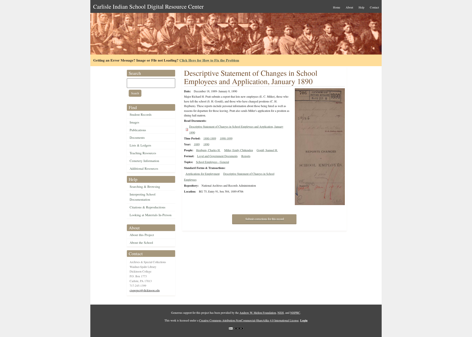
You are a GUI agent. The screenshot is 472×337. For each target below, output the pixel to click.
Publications (138, 130)
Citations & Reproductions (147, 207)
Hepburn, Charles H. (208, 150)
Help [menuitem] (361, 7)
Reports (245, 156)
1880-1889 (209, 138)
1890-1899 (226, 138)
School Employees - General (212, 162)
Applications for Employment (202, 174)
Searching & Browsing (145, 186)
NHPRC (295, 313)
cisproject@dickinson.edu (145, 290)
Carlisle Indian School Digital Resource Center (148, 6)
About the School (141, 242)
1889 (197, 144)
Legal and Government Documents (217, 156)
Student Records (141, 114)
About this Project (142, 235)
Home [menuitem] (336, 7)
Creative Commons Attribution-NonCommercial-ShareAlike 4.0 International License (249, 320)
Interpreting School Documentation (142, 197)
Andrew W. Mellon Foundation (258, 313)
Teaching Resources (143, 153)
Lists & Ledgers (140, 145)
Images (134, 122)
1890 (206, 144)
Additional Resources (144, 168)
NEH (280, 313)
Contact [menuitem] (374, 7)
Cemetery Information (144, 160)
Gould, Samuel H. (267, 150)
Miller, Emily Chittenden (238, 150)
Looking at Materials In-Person (150, 215)
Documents (137, 137)
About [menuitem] (349, 7)
